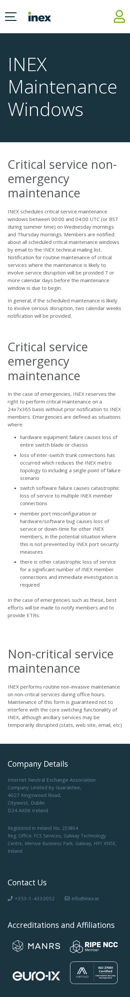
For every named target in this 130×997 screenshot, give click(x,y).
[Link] (119, 16)
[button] (11, 17)
